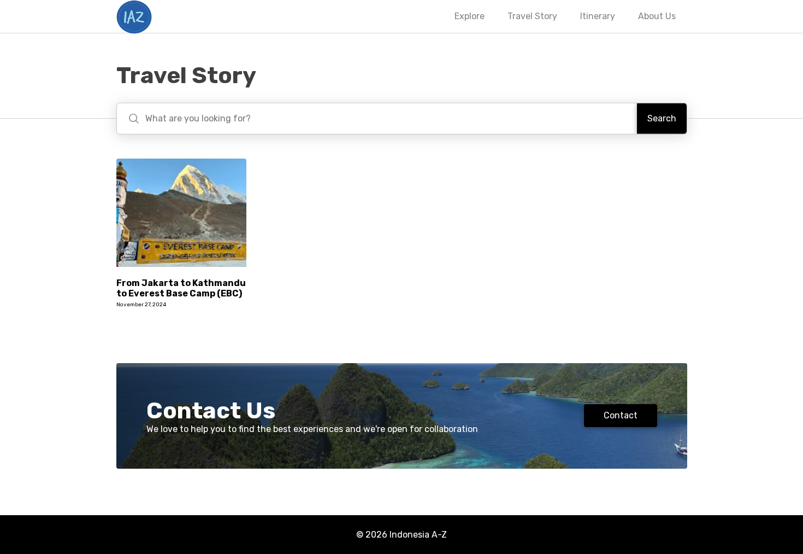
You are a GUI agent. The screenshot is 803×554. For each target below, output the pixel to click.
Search (661, 118)
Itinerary (597, 16)
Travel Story (532, 16)
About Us (657, 16)
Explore (469, 16)
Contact (620, 415)
